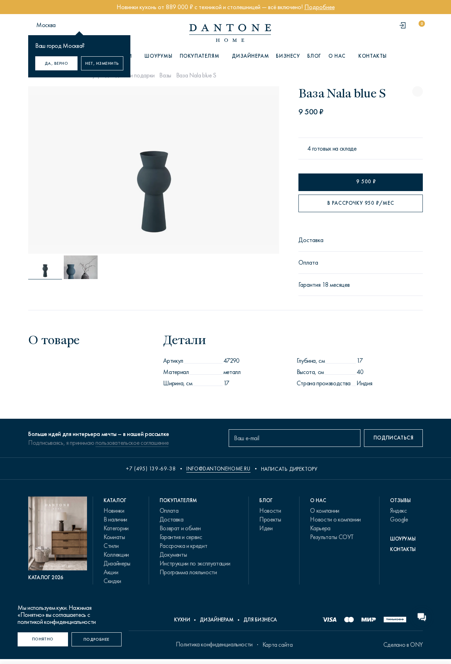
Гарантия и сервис (181, 536)
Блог (314, 56)
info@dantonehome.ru (218, 469)
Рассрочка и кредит (184, 545)
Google (399, 519)
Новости (270, 510)
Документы (173, 554)
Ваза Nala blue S (196, 75)
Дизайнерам (250, 56)
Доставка (172, 519)
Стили (111, 545)
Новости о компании (335, 519)
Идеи (266, 528)
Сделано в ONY (403, 644)
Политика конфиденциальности (214, 644)
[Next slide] (240, 170)
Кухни (182, 619)
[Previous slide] (66, 170)
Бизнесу (288, 56)
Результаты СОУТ (332, 536)
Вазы (165, 75)
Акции (111, 572)
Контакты (372, 56)
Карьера (320, 528)
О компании (324, 510)
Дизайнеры (117, 563)
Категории (116, 528)
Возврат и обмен (180, 528)
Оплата (169, 510)
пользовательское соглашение (131, 443)
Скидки (112, 580)
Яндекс (398, 510)
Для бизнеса (260, 619)
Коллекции (116, 554)
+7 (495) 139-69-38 (151, 469)
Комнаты (114, 536)
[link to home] (230, 33)
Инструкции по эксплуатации (195, 563)
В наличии (115, 519)
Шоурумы (158, 56)
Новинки (114, 510)
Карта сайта (277, 644)
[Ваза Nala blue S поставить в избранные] (417, 91)
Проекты (270, 519)
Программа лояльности (188, 572)
